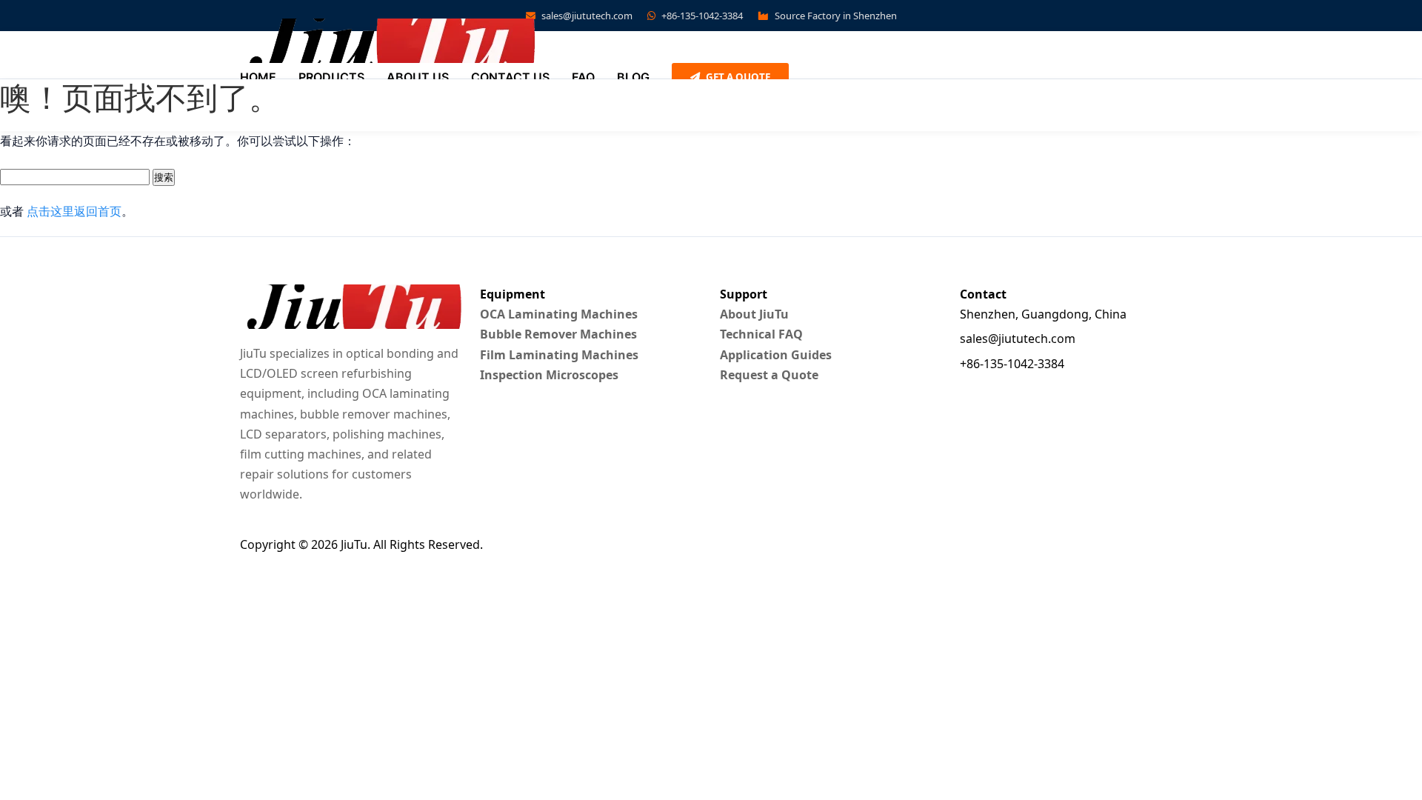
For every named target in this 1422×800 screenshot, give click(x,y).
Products (331, 77)
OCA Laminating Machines (559, 314)
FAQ (583, 77)
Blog (633, 77)
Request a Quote (769, 375)
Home (258, 77)
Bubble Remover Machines (558, 334)
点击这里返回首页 (74, 211)
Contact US (510, 77)
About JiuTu (754, 314)
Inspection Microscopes (549, 375)
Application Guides (776, 355)
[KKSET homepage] (388, 41)
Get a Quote (737, 77)
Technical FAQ (761, 334)
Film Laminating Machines (559, 355)
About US (418, 77)
